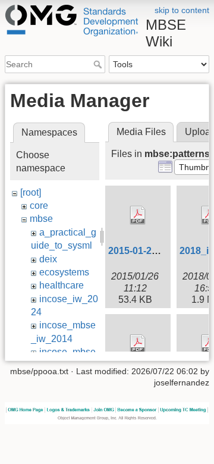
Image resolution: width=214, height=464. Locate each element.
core (39, 205)
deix (48, 259)
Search (99, 64)
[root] (30, 192)
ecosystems (64, 272)
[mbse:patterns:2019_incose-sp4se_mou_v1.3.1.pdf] (138, 344)
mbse (41, 219)
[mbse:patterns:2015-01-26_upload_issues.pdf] (138, 215)
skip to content (182, 10)
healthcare (61, 285)
